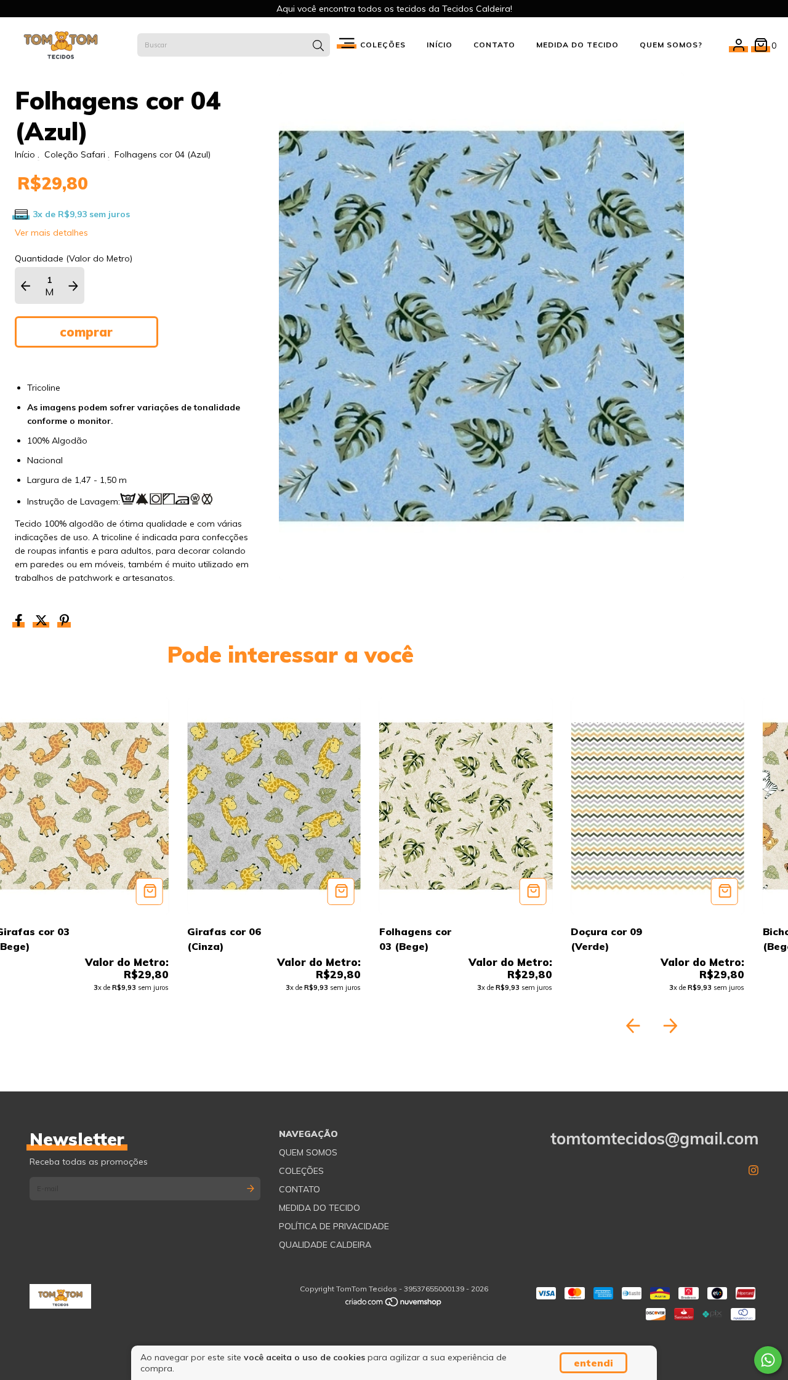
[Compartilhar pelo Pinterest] (64, 622)
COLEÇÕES (301, 1170)
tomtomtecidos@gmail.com (654, 1138)
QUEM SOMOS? (671, 44)
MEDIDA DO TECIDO (577, 44)
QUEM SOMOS (308, 1152)
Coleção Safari (74, 154)
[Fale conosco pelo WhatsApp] (768, 1360)
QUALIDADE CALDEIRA (325, 1244)
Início (25, 154)
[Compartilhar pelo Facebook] (20, 622)
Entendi (593, 1363)
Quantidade (39, 258)
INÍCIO (439, 44)
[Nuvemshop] (394, 1304)
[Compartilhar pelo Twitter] (42, 622)
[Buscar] (318, 46)
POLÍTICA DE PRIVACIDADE (334, 1226)
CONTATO (494, 44)
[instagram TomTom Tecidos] (753, 1170)
